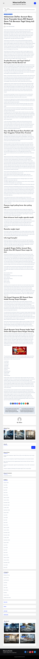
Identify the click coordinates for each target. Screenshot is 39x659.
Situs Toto (5, 602)
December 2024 (7, 532)
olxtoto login (6, 614)
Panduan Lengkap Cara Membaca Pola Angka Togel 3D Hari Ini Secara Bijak (17, 468)
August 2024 (6, 542)
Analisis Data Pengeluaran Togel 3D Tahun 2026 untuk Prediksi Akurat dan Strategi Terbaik (8, 432)
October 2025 (6, 507)
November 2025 (6, 505)
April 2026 (5, 492)
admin (8, 26)
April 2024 (5, 552)
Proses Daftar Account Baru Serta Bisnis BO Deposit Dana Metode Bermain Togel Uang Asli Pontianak (12, 410)
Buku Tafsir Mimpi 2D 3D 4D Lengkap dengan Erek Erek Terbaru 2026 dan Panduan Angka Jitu (30, 432)
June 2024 (6, 547)
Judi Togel (10, 14)
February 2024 (6, 557)
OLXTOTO (23, 656)
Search (5, 444)
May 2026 (5, 490)
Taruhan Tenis (6, 595)
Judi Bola (5, 582)
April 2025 (5, 522)
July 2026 (5, 485)
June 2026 (6, 487)
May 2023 (5, 567)
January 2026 (6, 500)
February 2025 (6, 527)
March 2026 (6, 495)
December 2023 (6, 562)
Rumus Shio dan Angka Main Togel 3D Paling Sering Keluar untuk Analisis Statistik (19, 458)
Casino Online (6, 577)
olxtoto (5, 606)
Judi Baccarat (6, 580)
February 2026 (6, 497)
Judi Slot (5, 14)
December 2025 (6, 502)
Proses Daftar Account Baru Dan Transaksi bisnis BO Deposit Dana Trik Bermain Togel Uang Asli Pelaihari (27, 410)
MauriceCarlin (19, 2)
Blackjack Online (7, 575)
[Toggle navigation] (3, 3)
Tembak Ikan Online (7, 597)
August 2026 (6, 482)
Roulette (5, 592)
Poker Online (6, 590)
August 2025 (6, 512)
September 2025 (7, 510)
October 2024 (6, 537)
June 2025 (6, 517)
